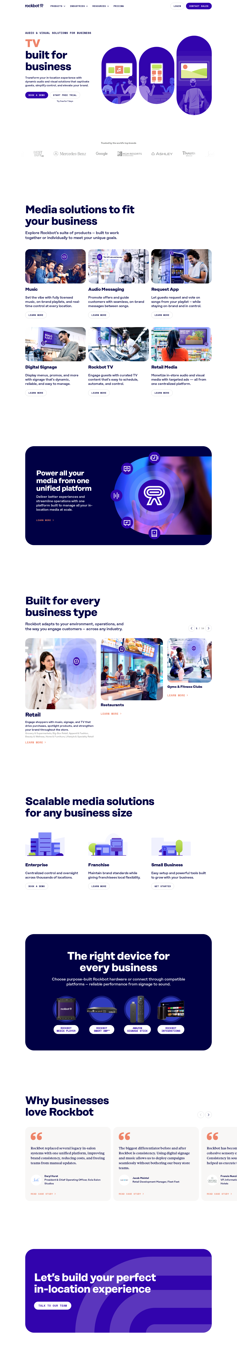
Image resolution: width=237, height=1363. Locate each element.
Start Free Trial (65, 95)
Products (56, 6)
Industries (77, 6)
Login (177, 6)
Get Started (163, 886)
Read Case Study (42, 1193)
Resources (99, 6)
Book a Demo (37, 95)
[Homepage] (34, 5)
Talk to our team (52, 1306)
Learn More (36, 315)
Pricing (119, 6)
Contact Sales (198, 6)
